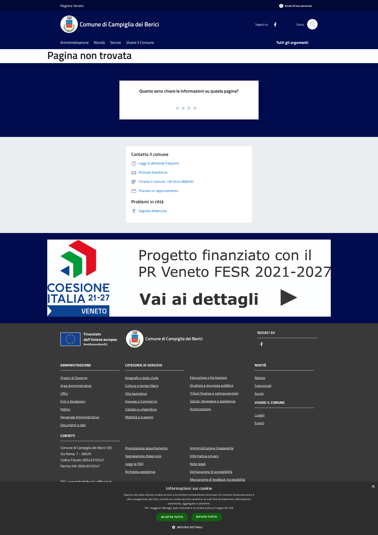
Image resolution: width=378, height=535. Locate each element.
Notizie (260, 377)
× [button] (373, 486)
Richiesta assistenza (140, 471)
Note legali (198, 463)
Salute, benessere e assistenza (212, 401)
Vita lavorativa (136, 393)
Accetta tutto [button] (172, 517)
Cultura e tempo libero (141, 385)
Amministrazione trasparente (212, 448)
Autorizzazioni (200, 409)
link (231, 508)
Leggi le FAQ (134, 463)
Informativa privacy (204, 456)
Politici (65, 409)
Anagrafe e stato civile (141, 377)
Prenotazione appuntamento (146, 448)
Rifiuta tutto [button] (206, 517)
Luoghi (260, 415)
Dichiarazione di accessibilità (211, 471)
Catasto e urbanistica (141, 409)
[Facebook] (273, 24)
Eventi (259, 423)
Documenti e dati (73, 425)
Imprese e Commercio (141, 401)
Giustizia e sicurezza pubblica (211, 385)
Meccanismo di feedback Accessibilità (217, 479)
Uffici (64, 393)
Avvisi (259, 393)
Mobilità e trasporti (139, 417)
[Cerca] (312, 24)
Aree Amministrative (75, 385)
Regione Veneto (72, 5)
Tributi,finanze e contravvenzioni (214, 393)
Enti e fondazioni (72, 401)
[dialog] (189, 508)
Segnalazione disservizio (143, 456)
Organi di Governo (73, 377)
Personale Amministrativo (79, 417)
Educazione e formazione (208, 377)
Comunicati (263, 385)
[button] (189, 527)
